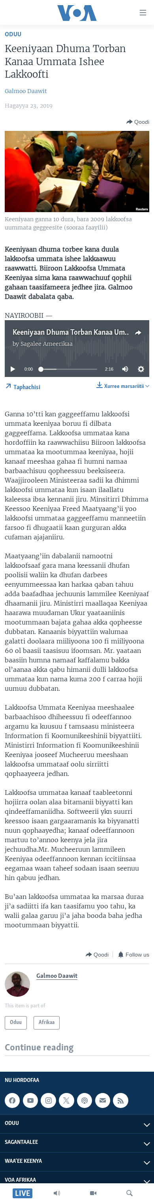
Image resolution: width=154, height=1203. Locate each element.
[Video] (93, 1193)
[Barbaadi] (129, 1193)
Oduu (13, 34)
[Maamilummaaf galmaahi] (102, 1100)
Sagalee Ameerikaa (47, 343)
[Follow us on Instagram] (48, 1100)
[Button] (137, 122)
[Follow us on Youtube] (30, 1100)
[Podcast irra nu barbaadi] (84, 1100)
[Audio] (57, 1193)
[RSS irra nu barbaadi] (120, 1100)
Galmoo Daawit (26, 91)
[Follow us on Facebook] (12, 1100)
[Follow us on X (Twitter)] (66, 1100)
